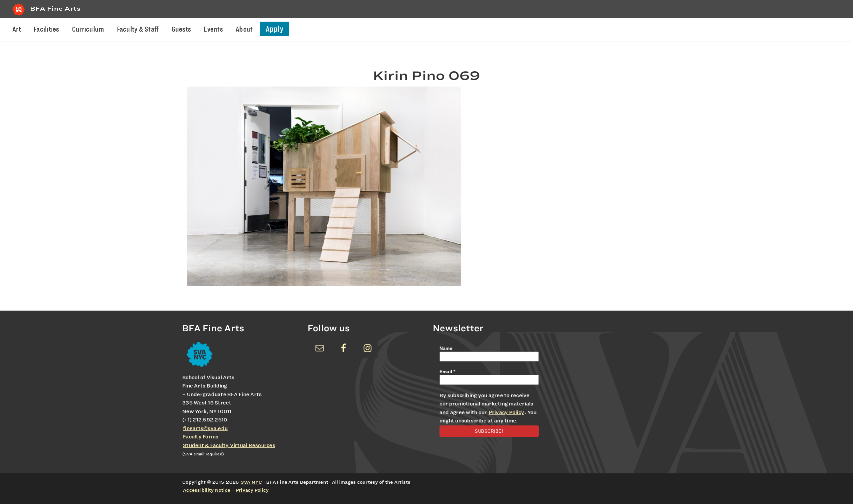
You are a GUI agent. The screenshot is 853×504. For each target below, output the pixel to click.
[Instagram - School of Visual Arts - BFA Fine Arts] (368, 348)
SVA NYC (251, 482)
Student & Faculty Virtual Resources (229, 445)
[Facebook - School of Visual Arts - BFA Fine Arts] (344, 348)
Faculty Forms (200, 436)
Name (445, 348)
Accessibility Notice (206, 490)
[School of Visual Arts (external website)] (18, 15)
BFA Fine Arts (55, 8)
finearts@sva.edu (205, 428)
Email (447, 371)
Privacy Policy (506, 412)
